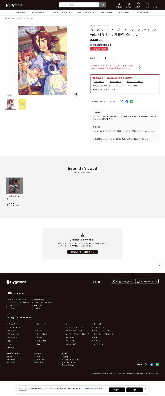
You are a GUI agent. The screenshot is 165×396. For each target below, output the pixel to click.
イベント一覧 (124, 12)
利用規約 (65, 357)
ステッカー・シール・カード (75, 331)
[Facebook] (151, 364)
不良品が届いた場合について (105, 89)
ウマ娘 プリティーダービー (43, 302)
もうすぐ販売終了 (39, 12)
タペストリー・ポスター (102, 331)
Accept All (134, 390)
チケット (11, 347)
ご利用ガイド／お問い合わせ (82, 252)
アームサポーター (14, 334)
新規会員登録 (10, 359)
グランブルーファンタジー (17, 299)
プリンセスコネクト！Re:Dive (18, 302)
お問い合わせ (38, 362)
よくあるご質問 (39, 359)
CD (66, 324)
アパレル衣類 (41, 341)
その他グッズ (98, 344)
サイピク (37, 308)
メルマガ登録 (10, 362)
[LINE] (157, 364)
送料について (99, 82)
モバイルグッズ (13, 337)
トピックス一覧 (143, 12)
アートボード (41, 331)
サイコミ (11, 308)
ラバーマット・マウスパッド (103, 334)
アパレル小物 (69, 341)
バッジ (39, 327)
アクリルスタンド (14, 327)
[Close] (145, 389)
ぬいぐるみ (12, 331)
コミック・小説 (70, 344)
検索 (102, 5)
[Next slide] (159, 192)
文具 (9, 344)
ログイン (9, 357)
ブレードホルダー (43, 334)
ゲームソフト (12, 324)
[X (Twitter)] (146, 364)
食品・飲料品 (69, 337)
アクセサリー (98, 341)
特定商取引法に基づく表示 (71, 359)
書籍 (38, 344)
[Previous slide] (6, 192)
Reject (116, 390)
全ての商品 (20, 12)
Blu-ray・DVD (42, 324)
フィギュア (97, 324)
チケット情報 (106, 12)
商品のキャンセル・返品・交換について (109, 85)
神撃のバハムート (40, 305)
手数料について (115, 82)
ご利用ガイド (38, 357)
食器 (95, 337)
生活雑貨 (40, 337)
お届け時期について (136, 85)
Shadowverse (39, 299)
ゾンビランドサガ (14, 305)
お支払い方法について (135, 82)
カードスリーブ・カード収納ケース (77, 334)
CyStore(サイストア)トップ (13, 18)
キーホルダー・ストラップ (74, 327)
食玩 (9, 341)
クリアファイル (28, 18)
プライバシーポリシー (69, 362)
